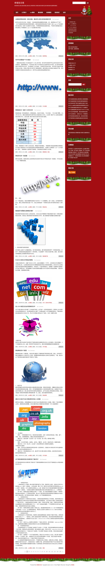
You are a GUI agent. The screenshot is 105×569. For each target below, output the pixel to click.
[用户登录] (70, 48)
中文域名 (45, 106)
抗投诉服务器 (71, 132)
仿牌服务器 (77, 132)
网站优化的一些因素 (21, 155)
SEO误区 (45, 346)
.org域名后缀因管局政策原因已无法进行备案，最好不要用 (83, 105)
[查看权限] (76, 48)
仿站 (83, 155)
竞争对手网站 (49, 302)
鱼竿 (76, 157)
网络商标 (45, 152)
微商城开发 (45, 256)
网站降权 (45, 395)
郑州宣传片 (80, 148)
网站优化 (45, 207)
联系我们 (57, 12)
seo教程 (32, 12)
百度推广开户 (82, 150)
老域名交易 (19, 3)
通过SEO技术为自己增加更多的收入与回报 (28, 399)
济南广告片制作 (74, 150)
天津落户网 (72, 157)
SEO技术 (45, 455)
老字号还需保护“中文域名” (23, 60)
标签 (64, 12)
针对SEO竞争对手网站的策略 (24, 260)
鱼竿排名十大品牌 (72, 148)
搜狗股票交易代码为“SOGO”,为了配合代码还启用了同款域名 (84, 109)
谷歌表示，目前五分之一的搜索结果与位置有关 (81, 113)
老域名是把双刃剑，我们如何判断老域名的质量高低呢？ (83, 116)
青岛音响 (87, 150)
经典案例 (48, 12)
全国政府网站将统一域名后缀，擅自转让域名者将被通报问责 (33, 19)
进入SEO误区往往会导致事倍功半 (25, 306)
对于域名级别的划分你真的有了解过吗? (27, 459)
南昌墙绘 (70, 152)
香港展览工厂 (71, 155)
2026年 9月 (72, 22)
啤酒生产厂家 (76, 152)
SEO (44, 302)
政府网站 (45, 56)
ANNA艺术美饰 (72, 154)
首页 (17, 12)
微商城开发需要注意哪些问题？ (24, 211)
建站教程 (40, 12)
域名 (44, 548)
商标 (48, 152)
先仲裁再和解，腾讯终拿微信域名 (78, 111)
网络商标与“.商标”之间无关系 (24, 110)
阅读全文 (61, 56)
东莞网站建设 (78, 155)
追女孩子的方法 (85, 154)
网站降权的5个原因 (21, 350)
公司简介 (24, 12)
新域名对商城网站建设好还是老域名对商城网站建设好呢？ (83, 118)
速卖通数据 (78, 154)
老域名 (82, 132)
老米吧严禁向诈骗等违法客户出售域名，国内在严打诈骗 (83, 103)
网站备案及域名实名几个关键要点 (78, 107)
